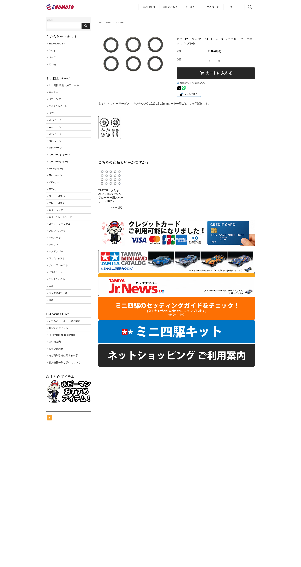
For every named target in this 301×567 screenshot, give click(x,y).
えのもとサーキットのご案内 (64, 321)
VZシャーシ (55, 126)
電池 (51, 286)
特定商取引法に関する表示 (63, 355)
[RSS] (49, 418)
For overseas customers (62, 334)
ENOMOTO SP (57, 43)
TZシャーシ (55, 189)
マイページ (213, 7)
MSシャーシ (55, 147)
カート (234, 7)
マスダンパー (56, 251)
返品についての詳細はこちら (192, 83)
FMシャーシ (55, 175)
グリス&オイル (57, 279)
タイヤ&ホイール (58, 106)
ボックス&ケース (58, 293)
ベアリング (55, 99)
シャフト (53, 244)
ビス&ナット (55, 272)
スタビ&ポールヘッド (60, 217)
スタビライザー (57, 210)
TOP (100, 23)
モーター (53, 92)
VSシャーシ (55, 182)
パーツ (108, 23)
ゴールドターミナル (60, 223)
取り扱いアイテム (58, 328)
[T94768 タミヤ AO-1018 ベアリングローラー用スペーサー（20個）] (110, 177)
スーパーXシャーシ (59, 154)
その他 (52, 64)
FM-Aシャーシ (56, 168)
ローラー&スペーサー (60, 196)
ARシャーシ (55, 140)
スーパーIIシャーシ (59, 161)
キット (52, 50)
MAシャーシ (55, 133)
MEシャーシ (55, 119)
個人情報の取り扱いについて (64, 362)
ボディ (52, 113)
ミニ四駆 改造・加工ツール (64, 85)
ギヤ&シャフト (57, 258)
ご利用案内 (149, 7)
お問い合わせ (170, 7)
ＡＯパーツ (120, 23)
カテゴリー (192, 7)
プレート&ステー (58, 203)
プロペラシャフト (58, 265)
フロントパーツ (57, 230)
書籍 (51, 299)
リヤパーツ (55, 237)
